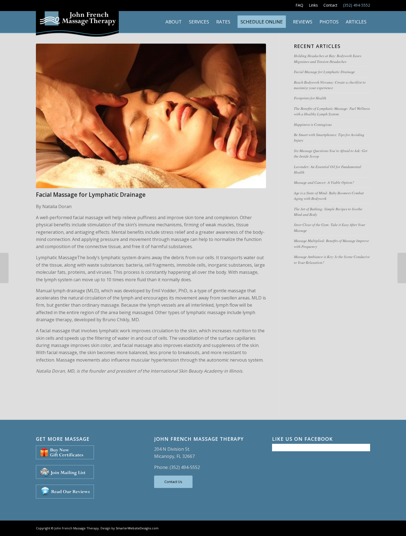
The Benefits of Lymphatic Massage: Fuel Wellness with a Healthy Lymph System (332, 111)
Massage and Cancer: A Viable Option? (324, 182)
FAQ (299, 5)
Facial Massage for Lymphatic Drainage (91, 194)
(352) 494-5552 (356, 5)
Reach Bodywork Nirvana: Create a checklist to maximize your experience (330, 84)
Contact (330, 5)
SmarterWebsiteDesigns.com (137, 528)
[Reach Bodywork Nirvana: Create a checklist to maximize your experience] (4, 268)
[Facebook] (358, 527)
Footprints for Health (310, 97)
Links (313, 5)
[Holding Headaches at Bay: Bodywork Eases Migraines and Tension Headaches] (401, 268)
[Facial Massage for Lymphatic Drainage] (151, 116)
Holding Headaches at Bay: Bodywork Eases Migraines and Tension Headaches (327, 58)
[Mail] (366, 527)
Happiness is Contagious (313, 124)
